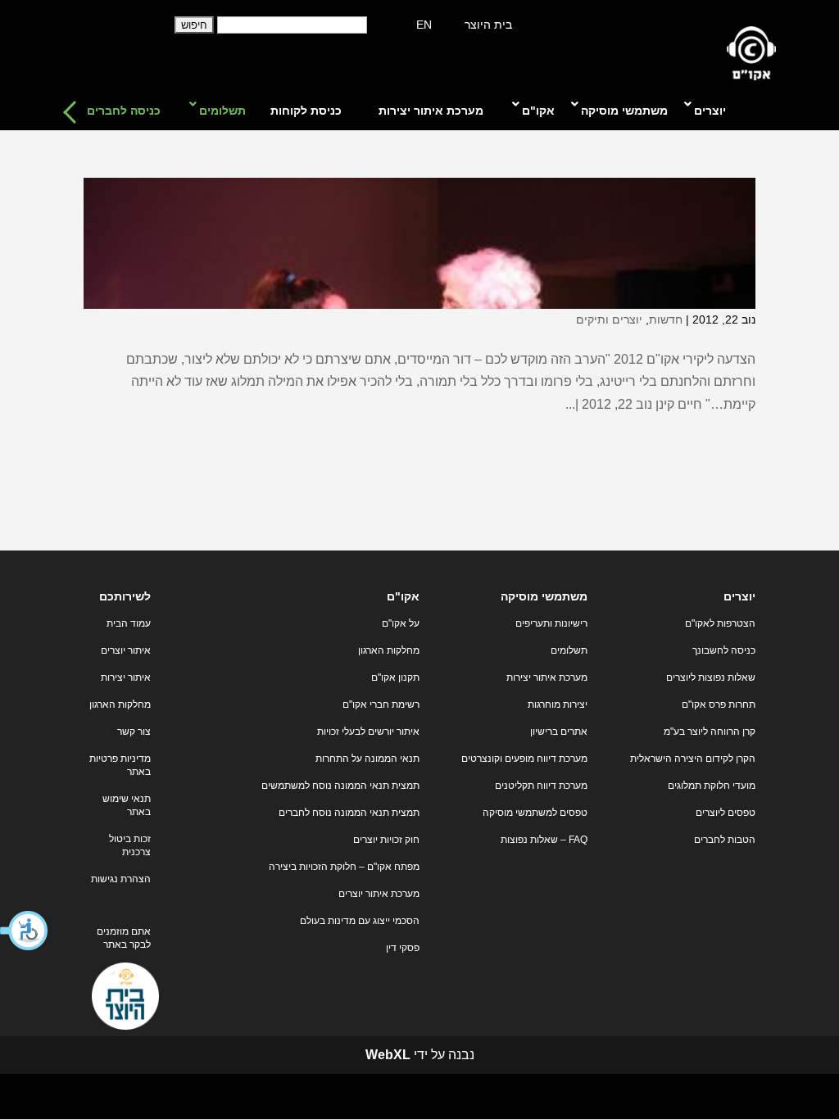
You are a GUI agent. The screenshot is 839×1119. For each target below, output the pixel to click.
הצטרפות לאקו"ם (720, 623)
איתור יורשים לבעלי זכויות (368, 731)
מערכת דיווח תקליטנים (541, 785)
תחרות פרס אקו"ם (718, 704)
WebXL (387, 1055)
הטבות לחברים (724, 839)
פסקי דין (403, 948)
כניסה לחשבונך (723, 650)
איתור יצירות (126, 677)
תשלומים (569, 650)
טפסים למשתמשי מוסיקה (535, 812)
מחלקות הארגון (389, 650)
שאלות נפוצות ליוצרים (710, 677)
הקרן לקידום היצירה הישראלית (692, 758)
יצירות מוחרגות (557, 704)
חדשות (666, 319)
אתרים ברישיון (558, 731)
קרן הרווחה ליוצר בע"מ (709, 731)
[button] (24, 930)
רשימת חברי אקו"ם (381, 704)
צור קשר (134, 731)
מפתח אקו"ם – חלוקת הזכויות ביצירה (344, 866)
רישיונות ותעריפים (551, 623)
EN (424, 24)
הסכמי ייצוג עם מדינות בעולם (360, 920)
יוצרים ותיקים (609, 319)
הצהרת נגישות (121, 879)
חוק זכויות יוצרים (386, 839)
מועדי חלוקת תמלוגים (711, 785)
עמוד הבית (129, 623)
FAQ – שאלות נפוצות (544, 839)
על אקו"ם (401, 623)
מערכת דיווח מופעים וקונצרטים (524, 758)
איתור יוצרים (126, 650)
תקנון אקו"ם (395, 677)
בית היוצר (488, 24)
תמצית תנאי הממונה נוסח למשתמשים (340, 785)
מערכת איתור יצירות (546, 677)
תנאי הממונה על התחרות (367, 758)
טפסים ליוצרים (725, 812)
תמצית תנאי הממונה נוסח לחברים (349, 812)
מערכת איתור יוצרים (379, 893)
